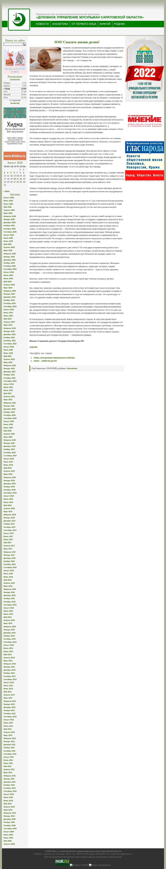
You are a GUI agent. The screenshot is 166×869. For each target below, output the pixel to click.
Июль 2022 (8, 350)
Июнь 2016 (8, 577)
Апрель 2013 (9, 695)
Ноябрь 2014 (9, 636)
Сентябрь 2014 (10, 642)
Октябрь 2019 (10, 453)
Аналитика (72, 368)
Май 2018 (8, 505)
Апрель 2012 (9, 732)
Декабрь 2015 (10, 595)
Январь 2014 (9, 667)
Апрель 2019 (9, 471)
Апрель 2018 (9, 508)
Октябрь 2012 (10, 713)
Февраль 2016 (10, 589)
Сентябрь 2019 (10, 456)
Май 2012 (8, 729)
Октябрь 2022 (10, 341)
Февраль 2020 (10, 440)
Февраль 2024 (10, 291)
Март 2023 (8, 325)
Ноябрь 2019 (9, 449)
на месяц (15, 103)
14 (18, 176)
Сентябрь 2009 (10, 829)
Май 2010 (8, 804)
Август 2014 (9, 645)
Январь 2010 (9, 816)
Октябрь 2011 (9, 751)
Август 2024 (9, 272)
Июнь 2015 (8, 614)
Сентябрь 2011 (10, 754)
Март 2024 (8, 288)
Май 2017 (8, 543)
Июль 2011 (8, 760)
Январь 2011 (9, 779)
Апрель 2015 (9, 620)
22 (21, 179)
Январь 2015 (9, 630)
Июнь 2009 (8, 838)
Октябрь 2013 (10, 676)
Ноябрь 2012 (9, 710)
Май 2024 (8, 282)
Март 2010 (8, 810)
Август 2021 (9, 384)
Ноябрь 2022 (9, 337)
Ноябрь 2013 (9, 673)
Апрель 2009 (9, 844)
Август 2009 (9, 832)
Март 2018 (8, 511)
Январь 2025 (9, 257)
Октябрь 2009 (10, 825)
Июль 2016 (8, 574)
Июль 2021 (8, 387)
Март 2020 (8, 437)
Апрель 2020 (9, 434)
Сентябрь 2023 (10, 306)
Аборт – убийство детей (45, 361)
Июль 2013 (8, 686)
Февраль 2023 (10, 328)
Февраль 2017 (10, 552)
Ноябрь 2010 (9, 785)
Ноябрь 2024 (9, 263)
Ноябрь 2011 (9, 748)
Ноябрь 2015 (9, 598)
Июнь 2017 (8, 539)
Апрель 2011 (9, 769)
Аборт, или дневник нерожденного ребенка (54, 358)
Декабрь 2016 (10, 558)
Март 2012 (8, 735)
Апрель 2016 (9, 583)
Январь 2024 (9, 294)
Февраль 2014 (10, 664)
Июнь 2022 (8, 353)
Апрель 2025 (9, 247)
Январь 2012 (9, 741)
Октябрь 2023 (10, 303)
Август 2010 (9, 794)
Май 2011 (7, 766)
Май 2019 (8, 468)
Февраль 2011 (10, 776)
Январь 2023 (9, 331)
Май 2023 (8, 319)
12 (11, 176)
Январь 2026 (9, 219)
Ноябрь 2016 (9, 561)
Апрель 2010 (9, 807)
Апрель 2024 (9, 285)
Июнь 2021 (8, 390)
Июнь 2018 (8, 502)
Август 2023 (9, 310)
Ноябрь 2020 (9, 412)
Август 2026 (9, 198)
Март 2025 (8, 250)
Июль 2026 (8, 201)
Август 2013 (9, 682)
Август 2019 (9, 459)
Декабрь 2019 (10, 446)
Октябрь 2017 (10, 527)
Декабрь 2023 (10, 297)
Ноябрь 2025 (9, 226)
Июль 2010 (8, 797)
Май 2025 (8, 244)
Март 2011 (8, 772)
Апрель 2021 (9, 396)
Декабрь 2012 (10, 707)
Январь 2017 (9, 555)
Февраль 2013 (10, 701)
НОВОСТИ (42, 24)
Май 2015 (8, 617)
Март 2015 (8, 623)
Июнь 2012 (8, 726)
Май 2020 (8, 431)
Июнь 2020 (8, 428)
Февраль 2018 (10, 515)
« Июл (7, 191)
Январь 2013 (9, 704)
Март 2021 (8, 400)
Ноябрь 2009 (9, 822)
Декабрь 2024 (10, 260)
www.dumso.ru (102, 857)
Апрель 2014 (9, 658)
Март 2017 (8, 549)
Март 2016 (8, 586)
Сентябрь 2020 (10, 418)
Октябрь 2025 (10, 229)
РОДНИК (119, 24)
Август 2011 (9, 757)
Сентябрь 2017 (10, 530)
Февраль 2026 (10, 216)
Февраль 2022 (10, 365)
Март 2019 (8, 474)
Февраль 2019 (10, 477)
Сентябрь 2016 (10, 567)
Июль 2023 (8, 313)
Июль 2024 (8, 275)
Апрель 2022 (9, 359)
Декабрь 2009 (10, 819)
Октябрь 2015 (10, 602)
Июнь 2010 (8, 801)
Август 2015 (9, 608)
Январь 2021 (9, 406)
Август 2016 (9, 570)
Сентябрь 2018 (10, 493)
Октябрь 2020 (10, 415)
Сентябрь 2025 (10, 232)
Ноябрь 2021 (9, 375)
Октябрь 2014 (10, 639)
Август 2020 (9, 421)
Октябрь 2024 (10, 266)
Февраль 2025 (10, 254)
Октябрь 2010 (10, 788)
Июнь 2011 (8, 763)
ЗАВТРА (33, 347)
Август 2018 (9, 496)
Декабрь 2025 (10, 222)
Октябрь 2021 (10, 378)
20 (15, 179)
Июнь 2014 (8, 651)
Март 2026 (8, 213)
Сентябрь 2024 (10, 269)
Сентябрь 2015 (10, 605)
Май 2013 (8, 692)
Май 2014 (8, 654)
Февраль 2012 (10, 738)
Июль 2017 (8, 536)
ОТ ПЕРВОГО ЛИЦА (84, 24)
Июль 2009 (8, 835)
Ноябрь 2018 (9, 487)
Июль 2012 (8, 723)
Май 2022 (8, 356)
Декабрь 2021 (10, 372)
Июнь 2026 (8, 204)
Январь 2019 (9, 480)
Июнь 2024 (8, 278)
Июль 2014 (8, 648)
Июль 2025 (8, 238)
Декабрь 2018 (10, 484)
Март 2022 (8, 362)
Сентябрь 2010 (10, 791)
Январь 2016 (9, 592)
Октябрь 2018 (10, 490)
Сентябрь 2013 (10, 679)
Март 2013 (8, 698)
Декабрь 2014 (10, 633)
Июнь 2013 (8, 689)
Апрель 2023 (9, 322)
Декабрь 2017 (10, 521)
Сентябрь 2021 (10, 381)
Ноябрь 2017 (9, 524)
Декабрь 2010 (10, 782)
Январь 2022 (9, 369)
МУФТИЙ (105, 24)
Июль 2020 (8, 424)
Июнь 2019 (8, 465)
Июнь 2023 (8, 316)
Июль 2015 (8, 611)
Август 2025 (9, 235)
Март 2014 (8, 661)
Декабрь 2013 (10, 670)
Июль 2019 (8, 462)
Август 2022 (9, 347)
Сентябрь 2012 (10, 717)
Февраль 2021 (10, 403)
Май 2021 (8, 393)
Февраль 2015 (10, 627)
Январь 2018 (9, 518)
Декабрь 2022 (10, 334)
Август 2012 (9, 720)
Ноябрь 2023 (9, 300)
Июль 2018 (8, 499)
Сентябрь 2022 (10, 344)
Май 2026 (8, 207)
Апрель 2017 (9, 546)
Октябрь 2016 (10, 564)
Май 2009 (8, 841)
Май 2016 (8, 580)
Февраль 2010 (10, 813)
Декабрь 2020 (10, 409)
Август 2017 (9, 533)
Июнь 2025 (8, 241)
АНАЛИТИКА (60, 24)
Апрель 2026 (9, 210)
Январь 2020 (9, 443)
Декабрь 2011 (9, 745)
